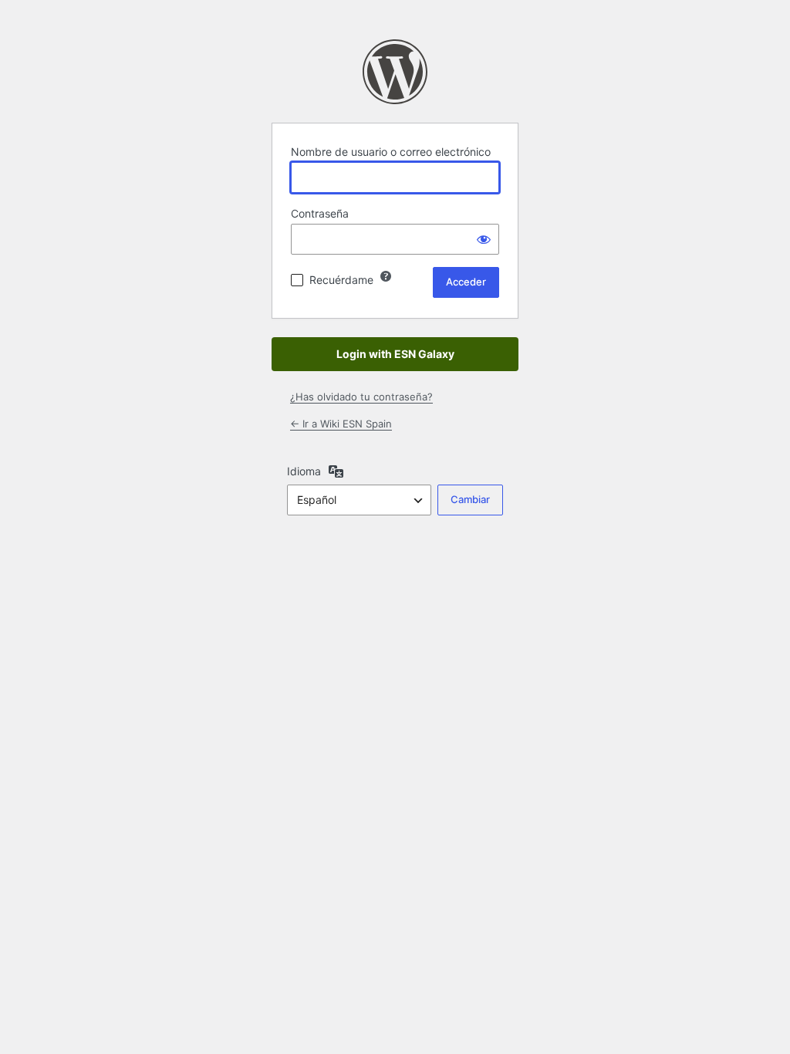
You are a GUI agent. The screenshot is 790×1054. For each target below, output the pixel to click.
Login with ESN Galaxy (395, 353)
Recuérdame (341, 279)
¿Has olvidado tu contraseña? (361, 396)
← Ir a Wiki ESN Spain (341, 423)
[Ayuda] (385, 276)
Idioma (304, 471)
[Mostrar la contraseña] (483, 239)
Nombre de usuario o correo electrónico (391, 151)
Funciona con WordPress (395, 71)
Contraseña (320, 213)
